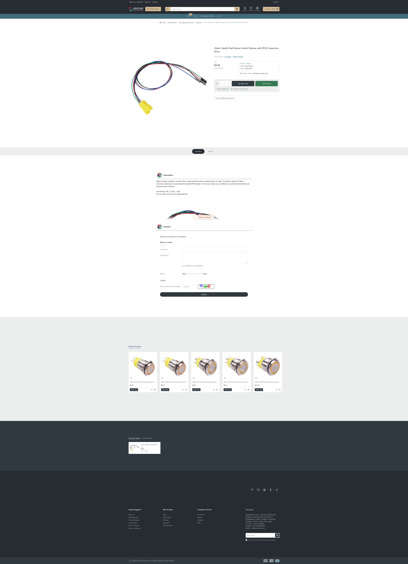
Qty (217, 83)
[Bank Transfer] (277, 560)
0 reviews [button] (227, 56)
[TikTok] (276, 489)
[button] (243, 83)
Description (198, 151)
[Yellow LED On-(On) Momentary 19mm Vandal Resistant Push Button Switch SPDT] (205, 366)
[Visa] (266, 560)
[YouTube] (264, 489)
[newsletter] (277, 535)
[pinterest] (258, 489)
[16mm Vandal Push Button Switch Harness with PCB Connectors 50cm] (134, 448)
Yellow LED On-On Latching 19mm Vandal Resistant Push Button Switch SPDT (237, 382)
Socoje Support (135, 510)
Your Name (163, 249)
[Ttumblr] (270, 489)
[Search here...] (236, 9)
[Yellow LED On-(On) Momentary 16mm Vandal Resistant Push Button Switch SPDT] (143, 366)
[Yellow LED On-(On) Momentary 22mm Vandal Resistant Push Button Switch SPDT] (268, 366)
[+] (229, 83)
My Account (168, 510)
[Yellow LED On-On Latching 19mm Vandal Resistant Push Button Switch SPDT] (236, 366)
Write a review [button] (238, 56)
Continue (204, 294)
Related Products (135, 346)
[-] (221, 83)
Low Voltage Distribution (186, 22)
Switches (199, 22)
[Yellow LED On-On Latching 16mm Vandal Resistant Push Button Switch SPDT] (174, 366)
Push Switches (172, 22)
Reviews (210, 151)
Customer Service (204, 510)
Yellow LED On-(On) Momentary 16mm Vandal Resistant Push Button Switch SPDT (143, 382)
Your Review (164, 255)
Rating (162, 274)
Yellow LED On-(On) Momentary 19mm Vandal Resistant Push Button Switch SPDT (205, 382)
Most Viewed (147, 438)
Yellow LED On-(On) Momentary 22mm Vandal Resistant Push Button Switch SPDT (268, 382)
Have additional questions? (225, 98)
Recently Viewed (134, 438)
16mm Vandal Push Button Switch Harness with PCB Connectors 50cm (150, 445)
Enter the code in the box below (170, 286)
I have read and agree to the (262, 540)
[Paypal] (271, 560)
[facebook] (252, 489)
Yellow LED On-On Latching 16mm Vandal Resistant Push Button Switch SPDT (174, 382)
